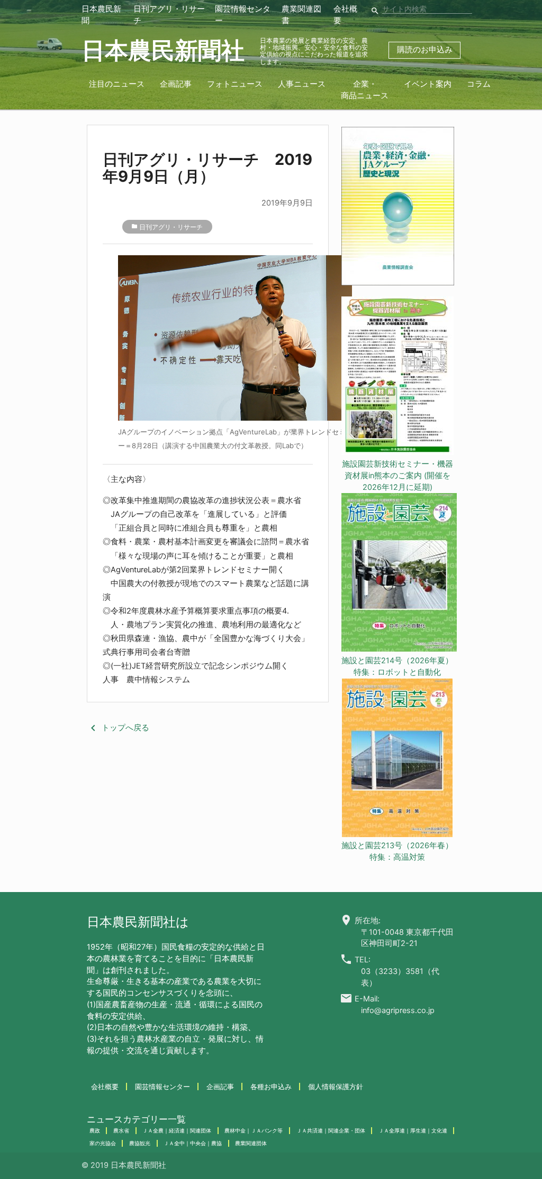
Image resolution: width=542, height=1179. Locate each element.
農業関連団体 (251, 1143)
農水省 (121, 1130)
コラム (479, 84)
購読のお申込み (425, 49)
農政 (94, 1130)
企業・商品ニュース (365, 89)
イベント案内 (427, 84)
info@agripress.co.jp (398, 1010)
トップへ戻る (118, 727)
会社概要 (105, 1086)
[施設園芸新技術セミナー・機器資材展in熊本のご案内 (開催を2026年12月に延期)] (397, 377)
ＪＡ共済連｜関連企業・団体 (330, 1130)
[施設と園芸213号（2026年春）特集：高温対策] (397, 760)
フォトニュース (235, 84)
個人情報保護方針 (335, 1086)
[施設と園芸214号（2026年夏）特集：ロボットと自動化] (397, 574)
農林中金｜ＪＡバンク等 (253, 1130)
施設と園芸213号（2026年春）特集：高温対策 (397, 851)
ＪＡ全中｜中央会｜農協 (193, 1143)
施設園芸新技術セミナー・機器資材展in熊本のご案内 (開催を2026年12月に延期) (397, 475)
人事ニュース (302, 84)
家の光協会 (102, 1143)
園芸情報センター (162, 1086)
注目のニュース (116, 84)
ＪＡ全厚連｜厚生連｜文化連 (412, 1130)
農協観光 (139, 1143)
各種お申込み (271, 1086)
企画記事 (176, 84)
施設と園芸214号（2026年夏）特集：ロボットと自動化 (397, 666)
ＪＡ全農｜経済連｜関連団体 (176, 1130)
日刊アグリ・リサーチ (171, 227)
